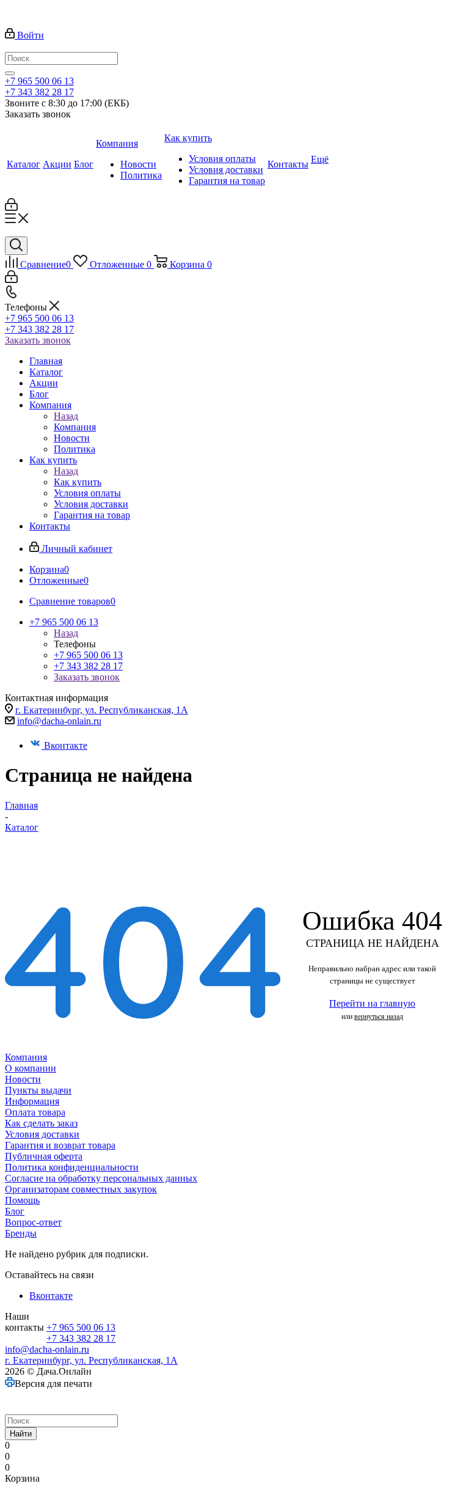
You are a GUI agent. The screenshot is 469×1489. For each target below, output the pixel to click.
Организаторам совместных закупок (81, 1189)
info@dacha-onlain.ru (59, 721)
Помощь (22, 1200)
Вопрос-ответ (33, 1222)
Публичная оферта (43, 1156)
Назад (66, 416)
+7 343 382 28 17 (39, 92)
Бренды (21, 1233)
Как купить (77, 482)
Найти (21, 1433)
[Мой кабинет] (11, 207)
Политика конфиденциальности (72, 1167)
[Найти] (10, 73)
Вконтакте (65, 745)
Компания (75, 427)
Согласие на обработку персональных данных (101, 1178)
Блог (14, 1211)
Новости (23, 1079)
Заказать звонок (38, 340)
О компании (30, 1068)
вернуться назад (378, 1016)
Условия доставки (42, 1134)
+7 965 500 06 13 (39, 81)
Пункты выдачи (38, 1090)
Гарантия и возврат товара (60, 1145)
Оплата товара (35, 1112)
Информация (32, 1101)
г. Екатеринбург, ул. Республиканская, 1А (101, 710)
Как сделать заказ (41, 1123)
